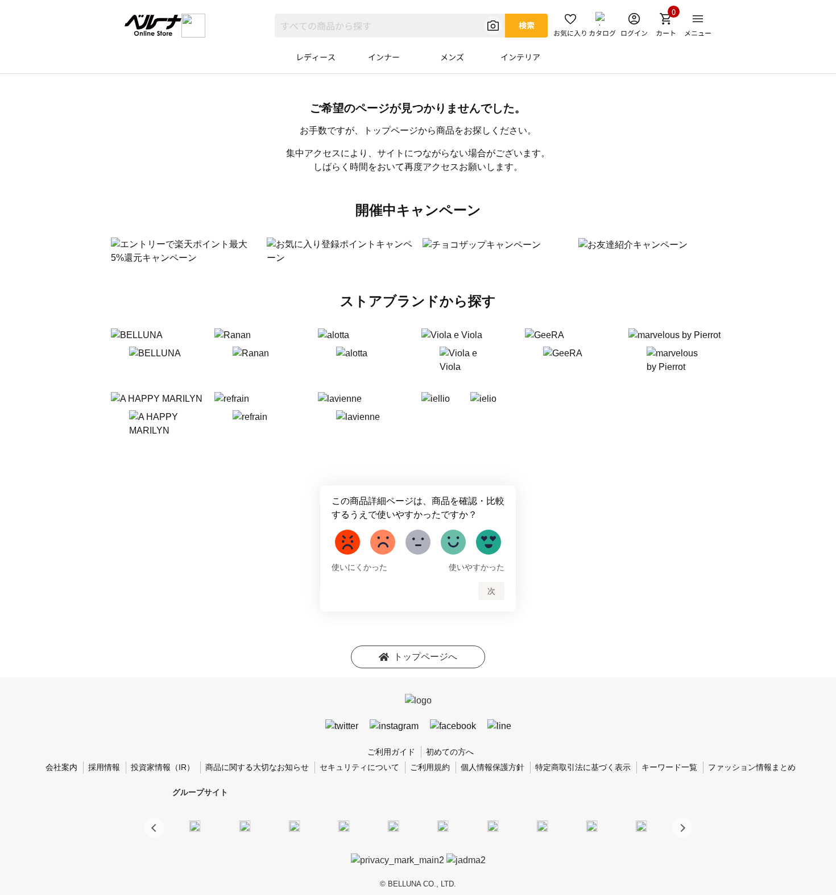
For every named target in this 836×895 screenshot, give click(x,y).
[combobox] (390, 26)
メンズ (452, 57)
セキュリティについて (359, 767)
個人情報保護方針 (492, 767)
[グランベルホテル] (393, 825)
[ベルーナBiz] (244, 825)
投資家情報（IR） (162, 767)
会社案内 (61, 767)
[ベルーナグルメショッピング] (443, 825)
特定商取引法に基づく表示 (583, 767)
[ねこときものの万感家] (294, 825)
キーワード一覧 (669, 767)
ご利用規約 (430, 767)
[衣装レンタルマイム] (195, 825)
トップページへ (425, 656)
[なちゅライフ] (592, 825)
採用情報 (104, 767)
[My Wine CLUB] (492, 825)
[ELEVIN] (344, 825)
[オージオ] (542, 825)
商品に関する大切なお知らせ (257, 767)
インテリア (520, 57)
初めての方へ (450, 751)
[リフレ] (641, 825)
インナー (384, 57)
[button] (682, 828)
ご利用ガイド (391, 751)
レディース (316, 57)
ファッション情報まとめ (752, 767)
